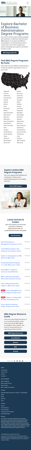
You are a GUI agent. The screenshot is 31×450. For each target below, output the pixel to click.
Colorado (20, 96)
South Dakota (8, 134)
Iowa (5, 106)
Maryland (20, 110)
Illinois (6, 104)
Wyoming (20, 142)
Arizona (6, 93)
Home (2, 367)
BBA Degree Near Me (10, 53)
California (7, 96)
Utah (18, 136)
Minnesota (7, 115)
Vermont (6, 138)
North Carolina (8, 125)
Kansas (19, 106)
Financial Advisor (5, 407)
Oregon (6, 130)
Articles (15, 351)
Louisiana (20, 108)
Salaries (15, 342)
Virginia (19, 138)
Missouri (6, 117)
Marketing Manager (5, 413)
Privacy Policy (4, 370)
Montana (20, 117)
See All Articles (15, 235)
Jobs (15, 347)
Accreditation (15, 338)
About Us (3, 374)
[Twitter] (17, 361)
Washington (7, 140)
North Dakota (21, 125)
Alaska (19, 91)
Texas (5, 136)
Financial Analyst (5, 409)
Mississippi (20, 115)
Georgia (19, 100)
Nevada (19, 119)
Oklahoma (20, 128)
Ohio (5, 128)
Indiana (19, 104)
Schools (3, 390)
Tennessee (20, 134)
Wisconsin (7, 142)
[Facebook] (15, 361)
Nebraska (7, 119)
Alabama (6, 91)
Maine (6, 110)
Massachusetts (8, 113)
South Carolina (21, 132)
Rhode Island (8, 132)
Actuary (3, 405)
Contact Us (3, 376)
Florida (6, 100)
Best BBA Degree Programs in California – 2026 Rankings (14, 392)
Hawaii (6, 102)
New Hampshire (9, 121)
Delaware (20, 98)
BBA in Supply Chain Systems (7, 387)
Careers (3, 403)
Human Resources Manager (7, 411)
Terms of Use (4, 372)
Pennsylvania (21, 130)
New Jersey (20, 121)
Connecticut (7, 98)
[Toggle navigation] (27, 3)
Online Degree (5, 379)
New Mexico (7, 123)
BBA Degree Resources (15, 333)
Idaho (19, 102)
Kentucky (6, 108)
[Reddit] (23, 361)
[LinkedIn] (20, 361)
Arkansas (20, 93)
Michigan (20, 113)
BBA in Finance (4, 385)
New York (20, 123)
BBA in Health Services (6, 383)
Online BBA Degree (15, 186)
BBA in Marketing (5, 381)
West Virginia (21, 140)
